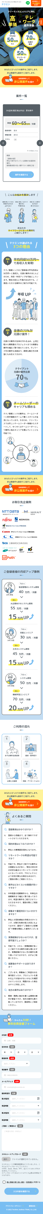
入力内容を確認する (21, 1191)
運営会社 (32, 1206)
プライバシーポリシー (14, 1206)
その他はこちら (33, 151)
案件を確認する (21, 174)
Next (40, 143)
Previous (3, 143)
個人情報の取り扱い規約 (15, 1182)
